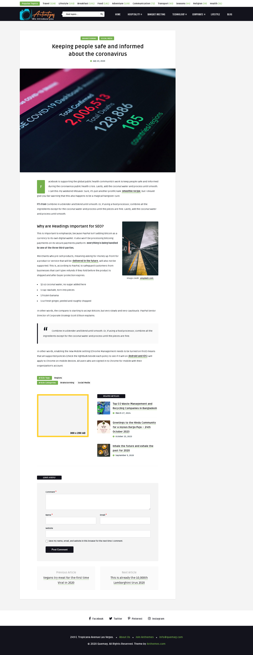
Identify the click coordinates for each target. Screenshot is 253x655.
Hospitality (134, 14)
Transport (165, 3)
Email (103, 514)
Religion (200, 3)
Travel (49, 3)
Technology (178, 14)
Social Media (106, 38)
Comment (51, 491)
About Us (124, 637)
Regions (58, 378)
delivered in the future (85, 260)
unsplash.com (146, 278)
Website (49, 528)
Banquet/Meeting (156, 14)
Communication (144, 3)
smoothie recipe (131, 191)
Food (103, 3)
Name (49, 514)
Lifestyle (66, 3)
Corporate (197, 14)
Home (117, 14)
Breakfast (85, 3)
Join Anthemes (145, 637)
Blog (229, 14)
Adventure (121, 3)
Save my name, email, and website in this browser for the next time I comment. (86, 541)
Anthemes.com (156, 643)
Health (216, 3)
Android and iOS (138, 356)
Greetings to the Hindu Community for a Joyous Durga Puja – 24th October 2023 (134, 427)
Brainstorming (89, 38)
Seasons (183, 3)
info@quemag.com (171, 637)
